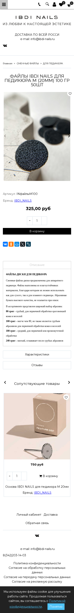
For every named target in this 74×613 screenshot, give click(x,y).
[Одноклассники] (11, 244)
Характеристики (37, 354)
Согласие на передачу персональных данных (37, 577)
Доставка (51, 514)
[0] (61, 5)
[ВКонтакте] (5, 244)
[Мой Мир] (16, 244)
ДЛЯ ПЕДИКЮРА (53, 63)
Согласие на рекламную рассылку (37, 581)
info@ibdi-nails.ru (43, 39)
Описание (37, 265)
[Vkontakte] (5, 45)
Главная (7, 63)
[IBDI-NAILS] (37, 19)
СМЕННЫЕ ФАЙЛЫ (28, 63)
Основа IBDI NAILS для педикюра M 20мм (37, 487)
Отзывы (37, 365)
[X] (22, 244)
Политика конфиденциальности (37, 563)
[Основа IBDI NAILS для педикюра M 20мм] (37, 426)
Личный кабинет (28, 514)
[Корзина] (69, 5)
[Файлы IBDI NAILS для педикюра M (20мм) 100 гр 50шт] (37, 136)
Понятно (56, 606)
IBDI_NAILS (23, 200)
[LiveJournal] (28, 244)
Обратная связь (37, 523)
